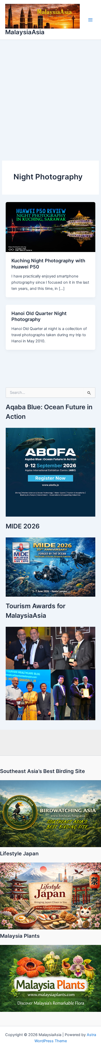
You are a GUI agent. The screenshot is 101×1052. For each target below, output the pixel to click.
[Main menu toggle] (90, 19)
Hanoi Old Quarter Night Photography (39, 316)
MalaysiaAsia (25, 32)
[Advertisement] (50, 92)
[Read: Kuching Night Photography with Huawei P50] (50, 226)
